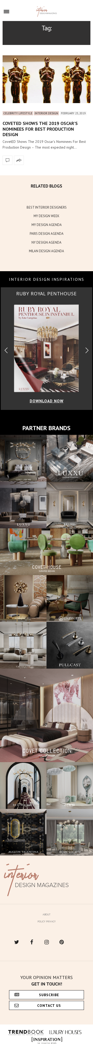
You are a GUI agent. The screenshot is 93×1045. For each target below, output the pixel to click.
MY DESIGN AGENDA (47, 225)
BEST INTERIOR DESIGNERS (47, 207)
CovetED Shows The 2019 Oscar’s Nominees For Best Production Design (40, 128)
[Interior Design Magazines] (46, 11)
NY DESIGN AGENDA (46, 242)
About (46, 914)
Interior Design (46, 113)
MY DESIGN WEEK (46, 216)
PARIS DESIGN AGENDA (47, 233)
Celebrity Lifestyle (17, 113)
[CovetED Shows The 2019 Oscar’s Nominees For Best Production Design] (46, 79)
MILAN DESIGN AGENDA (46, 251)
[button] (86, 350)
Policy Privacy (46, 921)
